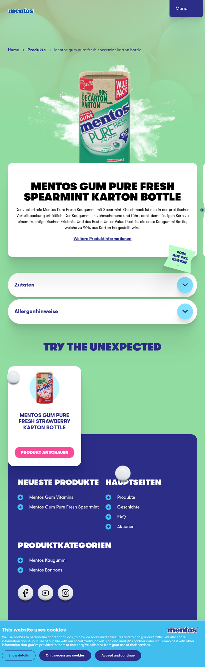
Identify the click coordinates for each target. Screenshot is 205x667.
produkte (37, 50)
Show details (18, 655)
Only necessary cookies (65, 655)
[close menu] (191, 10)
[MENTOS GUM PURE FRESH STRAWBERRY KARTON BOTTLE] (204, 210)
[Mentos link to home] (21, 11)
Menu (182, 8)
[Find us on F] (26, 593)
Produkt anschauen (44, 452)
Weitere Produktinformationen (103, 239)
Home (13, 50)
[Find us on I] (66, 593)
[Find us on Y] (46, 593)
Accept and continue (118, 655)
